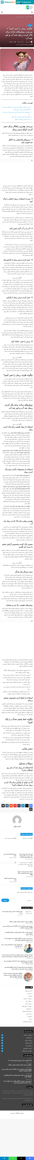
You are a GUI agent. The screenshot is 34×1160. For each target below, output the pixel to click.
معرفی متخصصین (27, 1021)
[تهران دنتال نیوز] (29, 7)
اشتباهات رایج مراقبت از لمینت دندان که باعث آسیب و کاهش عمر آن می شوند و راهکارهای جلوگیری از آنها (12, 975)
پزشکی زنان (29, 1001)
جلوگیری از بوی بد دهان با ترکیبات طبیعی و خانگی (21, 921)
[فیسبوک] (31, 805)
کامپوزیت (29, 1016)
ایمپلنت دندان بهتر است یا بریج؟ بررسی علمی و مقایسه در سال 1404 (25, 873)
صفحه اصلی (28, 16)
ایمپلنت (16, 16)
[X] (27, 805)
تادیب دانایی (27, 42)
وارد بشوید (19, 892)
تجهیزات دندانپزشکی (27, 1006)
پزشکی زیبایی (28, 1003)
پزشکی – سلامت (27, 998)
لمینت (30, 1019)
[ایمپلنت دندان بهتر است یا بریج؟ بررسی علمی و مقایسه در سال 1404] (25, 866)
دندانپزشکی (22, 16)
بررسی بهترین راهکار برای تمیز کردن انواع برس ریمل (16, 107)
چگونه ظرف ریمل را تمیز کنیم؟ (22, 109)
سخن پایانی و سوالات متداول (22, 119)
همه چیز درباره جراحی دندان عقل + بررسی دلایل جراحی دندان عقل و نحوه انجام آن (26, 855)
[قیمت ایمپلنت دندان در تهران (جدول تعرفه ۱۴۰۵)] (28, 915)
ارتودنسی (29, 993)
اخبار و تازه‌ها (28, 991)
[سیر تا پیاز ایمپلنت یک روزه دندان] (8, 844)
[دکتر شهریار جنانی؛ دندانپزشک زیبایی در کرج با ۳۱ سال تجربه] (28, 948)
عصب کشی (29, 1014)
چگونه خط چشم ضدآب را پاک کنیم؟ (20, 117)
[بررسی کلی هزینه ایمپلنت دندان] (8, 869)
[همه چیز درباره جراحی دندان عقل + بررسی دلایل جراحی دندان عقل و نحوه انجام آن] (25, 844)
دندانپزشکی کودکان (27, 1011)
